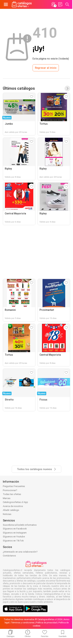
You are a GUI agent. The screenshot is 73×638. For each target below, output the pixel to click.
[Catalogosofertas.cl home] (22, 4)
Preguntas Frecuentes (14, 486)
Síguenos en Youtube (14, 536)
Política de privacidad (46, 622)
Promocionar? (10, 490)
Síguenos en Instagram (15, 532)
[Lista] (60, 4)
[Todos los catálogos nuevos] (67, 88)
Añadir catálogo (11, 510)
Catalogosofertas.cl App (15, 502)
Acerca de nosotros (13, 506)
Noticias (7, 514)
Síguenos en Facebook (15, 528)
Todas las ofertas (12, 494)
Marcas (6, 498)
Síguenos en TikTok (13, 540)
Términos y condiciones (22, 622)
